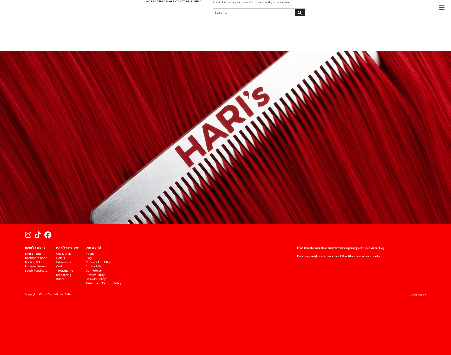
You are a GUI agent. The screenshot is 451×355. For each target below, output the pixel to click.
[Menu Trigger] (442, 7)
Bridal (60, 279)
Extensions (63, 262)
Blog (89, 258)
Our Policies (94, 271)
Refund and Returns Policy (104, 283)
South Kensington (37, 271)
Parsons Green (35, 266)
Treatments (64, 271)
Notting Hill (32, 262)
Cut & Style (64, 254)
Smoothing (63, 275)
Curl (59, 266)
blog (381, 248)
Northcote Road (36, 258)
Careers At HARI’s (98, 262)
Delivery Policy (96, 279)
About (90, 254)
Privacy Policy (95, 275)
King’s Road (33, 254)
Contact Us (93, 266)
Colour (60, 258)
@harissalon (355, 256)
